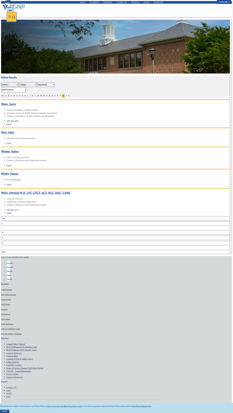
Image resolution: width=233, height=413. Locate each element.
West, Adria (7, 132)
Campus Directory (14, 353)
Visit (8, 390)
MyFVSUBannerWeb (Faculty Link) (21, 350)
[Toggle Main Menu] (11, 17)
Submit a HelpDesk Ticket (10, 329)
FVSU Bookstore (7, 324)
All (3, 96)
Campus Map (12, 356)
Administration (6, 290)
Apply (9, 393)
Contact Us (11, 387)
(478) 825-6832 (12, 121)
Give (8, 396)
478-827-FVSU (27, 28)
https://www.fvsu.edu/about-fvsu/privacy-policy (64, 406)
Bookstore (158, 2)
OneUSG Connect (14, 365)
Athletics (135, 2)
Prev (3, 218)
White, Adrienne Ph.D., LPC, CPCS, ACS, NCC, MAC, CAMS (35, 192)
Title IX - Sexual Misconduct (18, 371)
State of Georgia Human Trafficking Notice (25, 368)
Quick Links (224, 2)
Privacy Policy (12, 374)
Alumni (146, 2)
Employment (5, 314)
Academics (94, 2)
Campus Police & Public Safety (19, 359)
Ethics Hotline (12, 362)
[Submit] (231, 137)
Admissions (107, 2)
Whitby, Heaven (9, 173)
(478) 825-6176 (12, 209)
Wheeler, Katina (9, 151)
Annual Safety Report (15, 344)
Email (8, 124)
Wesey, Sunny (8, 104)
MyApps (4, 309)
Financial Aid (6, 299)
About (82, 2)
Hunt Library (5, 319)
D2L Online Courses (8, 295)
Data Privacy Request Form (142, 406)
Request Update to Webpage (11, 334)
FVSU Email (5, 304)
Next (3, 252)
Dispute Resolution (14, 377)
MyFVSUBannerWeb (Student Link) (21, 347)
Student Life (122, 2)
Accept (4, 411)
